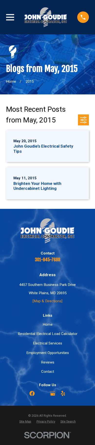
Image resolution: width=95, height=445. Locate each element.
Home (48, 324)
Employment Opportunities (47, 353)
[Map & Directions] (47, 301)
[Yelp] (63, 393)
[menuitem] (25, 421)
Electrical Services (47, 343)
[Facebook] (32, 393)
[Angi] (42, 393)
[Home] (45, 17)
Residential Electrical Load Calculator (47, 334)
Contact (47, 371)
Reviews (47, 362)
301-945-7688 (47, 260)
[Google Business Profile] (52, 393)
